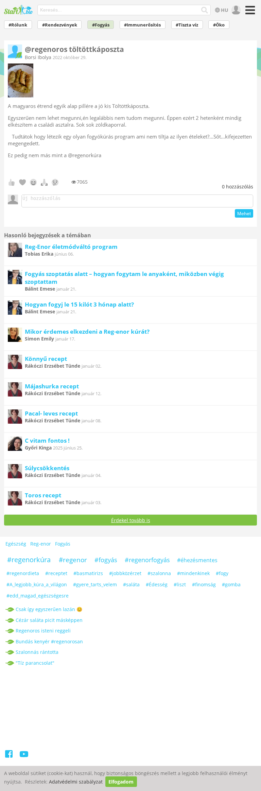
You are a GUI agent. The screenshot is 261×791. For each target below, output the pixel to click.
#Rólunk (17, 25)
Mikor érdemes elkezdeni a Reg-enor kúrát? (87, 331)
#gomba (231, 584)
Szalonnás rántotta (37, 652)
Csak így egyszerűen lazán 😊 (49, 609)
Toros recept (43, 495)
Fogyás (62, 543)
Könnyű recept (46, 359)
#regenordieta (22, 573)
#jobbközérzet (125, 573)
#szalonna (159, 573)
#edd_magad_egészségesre (37, 595)
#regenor (73, 559)
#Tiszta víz (187, 25)
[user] (235, 10)
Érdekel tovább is (130, 520)
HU (224, 10)
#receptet (56, 573)
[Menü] (249, 12)
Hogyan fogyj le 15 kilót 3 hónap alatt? (79, 304)
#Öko (219, 25)
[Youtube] (24, 755)
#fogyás (105, 560)
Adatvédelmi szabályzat (76, 781)
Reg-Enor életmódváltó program (71, 247)
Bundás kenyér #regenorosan (49, 641)
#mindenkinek (193, 573)
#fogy (222, 573)
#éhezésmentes (197, 560)
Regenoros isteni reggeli (43, 630)
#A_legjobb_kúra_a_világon (36, 584)
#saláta (131, 584)
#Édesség (157, 584)
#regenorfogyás (147, 560)
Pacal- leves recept (51, 413)
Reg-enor (40, 543)
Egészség (15, 543)
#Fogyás (100, 25)
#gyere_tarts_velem (95, 584)
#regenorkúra (29, 559)
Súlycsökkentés (47, 468)
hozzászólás (237, 186)
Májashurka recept (52, 386)
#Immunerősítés (142, 25)
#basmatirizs (88, 573)
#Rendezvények (59, 25)
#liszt (180, 584)
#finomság (204, 584)
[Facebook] (9, 755)
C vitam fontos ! (47, 440)
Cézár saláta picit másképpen (49, 620)
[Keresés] (205, 10)
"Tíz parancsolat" (35, 663)
